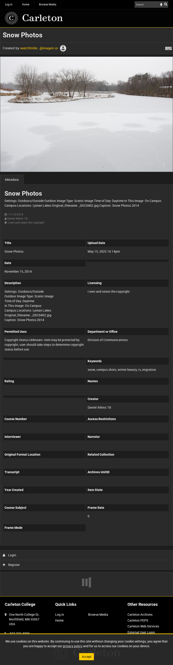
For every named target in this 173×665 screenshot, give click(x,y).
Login (11, 555)
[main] (86, 311)
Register (13, 565)
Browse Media (47, 4)
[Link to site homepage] (34, 18)
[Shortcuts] (168, 47)
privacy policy (72, 646)
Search (165, 4)
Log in (8, 4)
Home (25, 4)
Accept (86, 656)
